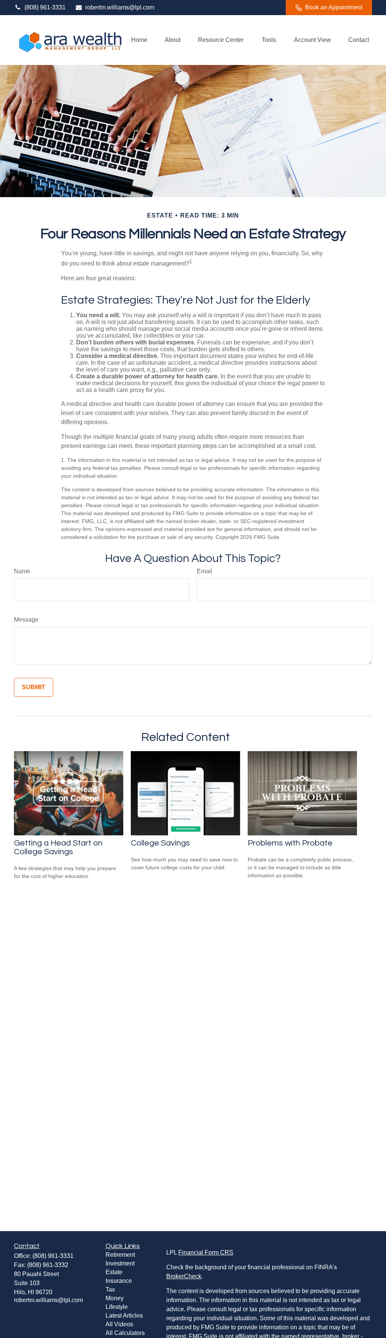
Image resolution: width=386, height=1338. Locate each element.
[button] (139, 40)
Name (22, 571)
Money (115, 1298)
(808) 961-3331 (45, 7)
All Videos (119, 1324)
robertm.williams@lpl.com (119, 7)
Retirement (120, 1255)
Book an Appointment (333, 7)
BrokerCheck (183, 1276)
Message (26, 619)
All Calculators (125, 1333)
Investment (120, 1263)
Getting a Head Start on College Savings (58, 847)
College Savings (160, 843)
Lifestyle (117, 1307)
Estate (114, 1272)
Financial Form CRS (205, 1252)
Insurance (119, 1281)
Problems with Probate (290, 843)
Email (204, 571)
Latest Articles (124, 1315)
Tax (110, 1289)
